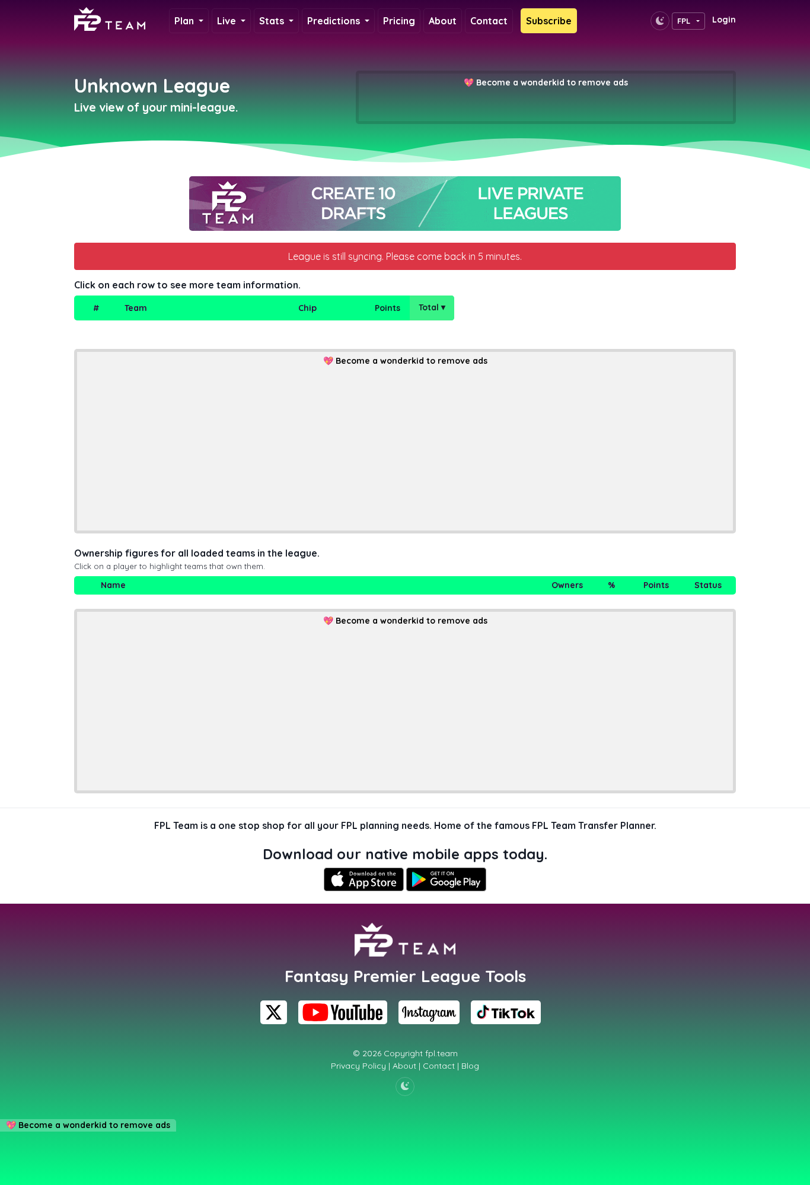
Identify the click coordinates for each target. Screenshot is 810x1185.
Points (387, 308)
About (443, 21)
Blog (470, 1065)
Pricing (399, 21)
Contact (489, 21)
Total (432, 307)
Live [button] (227, 21)
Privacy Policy (358, 1065)
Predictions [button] (334, 21)
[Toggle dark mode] (659, 20)
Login (724, 19)
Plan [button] (185, 21)
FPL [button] (684, 21)
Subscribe (549, 21)
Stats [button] (272, 21)
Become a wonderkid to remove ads (552, 82)
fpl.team (441, 1053)
